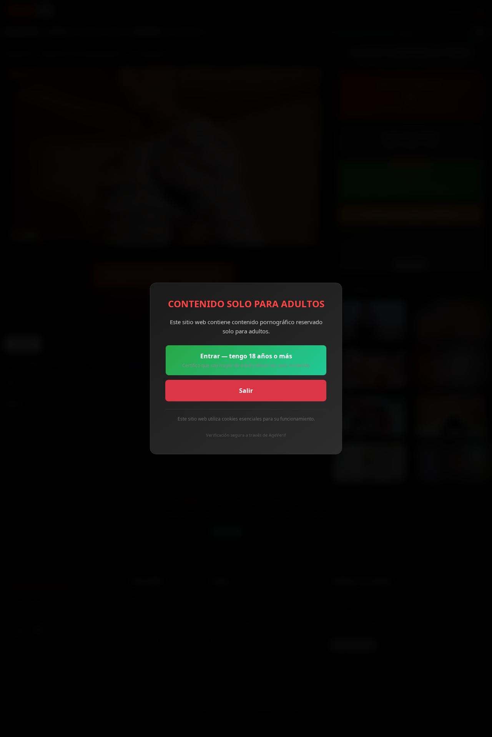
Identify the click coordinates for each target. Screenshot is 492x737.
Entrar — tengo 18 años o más (246, 360)
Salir (246, 390)
